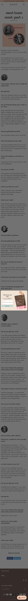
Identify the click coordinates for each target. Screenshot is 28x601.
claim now (7, 305)
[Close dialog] (26, 291)
